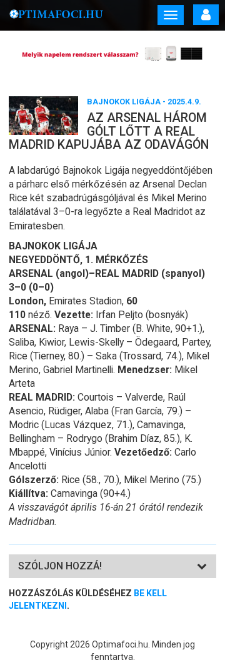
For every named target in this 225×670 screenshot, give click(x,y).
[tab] (112, 566)
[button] (60, 566)
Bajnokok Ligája (124, 101)
